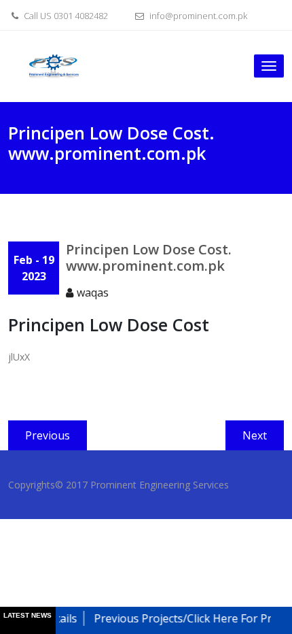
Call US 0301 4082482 (65, 16)
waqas (93, 292)
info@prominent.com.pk (197, 16)
